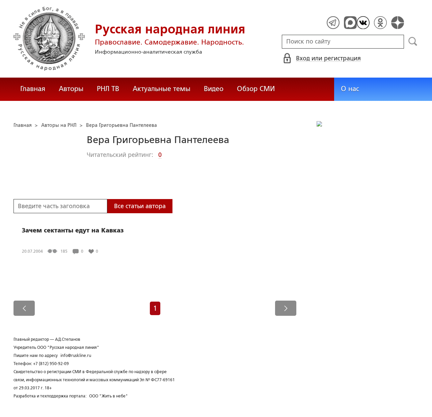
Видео (213, 88)
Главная (32, 88)
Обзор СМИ (256, 88)
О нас (350, 88)
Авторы (71, 88)
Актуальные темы (161, 88)
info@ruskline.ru (75, 355)
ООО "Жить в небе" (108, 396)
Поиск (412, 41)
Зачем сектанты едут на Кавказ (73, 230)
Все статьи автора (140, 206)
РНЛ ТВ (108, 88)
